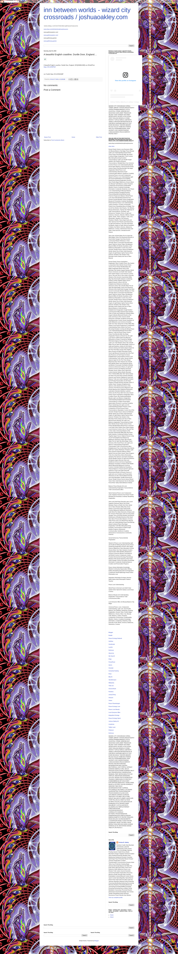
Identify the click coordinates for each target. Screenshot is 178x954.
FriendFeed (112, 662)
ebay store (111, 146)
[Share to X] (73, 79)
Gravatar (111, 668)
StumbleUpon (112, 680)
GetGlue (111, 641)
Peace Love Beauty (114, 709)
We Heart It (112, 656)
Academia (111, 724)
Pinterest (111, 730)
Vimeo (110, 700)
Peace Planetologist (114, 703)
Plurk (110, 674)
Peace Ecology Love (114, 706)
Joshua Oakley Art (114, 721)
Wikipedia (111, 683)
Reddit (110, 635)
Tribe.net (111, 685)
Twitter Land (112, 727)
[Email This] (70, 79)
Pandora (111, 691)
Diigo (110, 659)
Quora (110, 665)
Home (73, 137)
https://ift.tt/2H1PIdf (50, 67)
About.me (111, 653)
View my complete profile (116, 897)
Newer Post (47, 137)
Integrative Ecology (114, 715)
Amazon (111, 697)
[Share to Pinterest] (77, 79)
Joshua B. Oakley (124, 842)
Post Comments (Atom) (57, 140)
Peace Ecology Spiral (115, 718)
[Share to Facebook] (75, 79)
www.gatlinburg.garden (50, 41)
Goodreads (112, 644)
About (111, 917)
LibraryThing (112, 694)
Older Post (99, 137)
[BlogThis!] (71, 79)
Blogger (111, 632)
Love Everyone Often (114, 712)
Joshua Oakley (115, 102)
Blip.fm (110, 677)
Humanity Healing (114, 671)
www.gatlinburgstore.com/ (51, 35)
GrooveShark (112, 688)
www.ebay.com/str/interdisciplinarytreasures (56, 29)
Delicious (111, 650)
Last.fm (111, 647)
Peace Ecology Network (115, 638)
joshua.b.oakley (127, 102)
